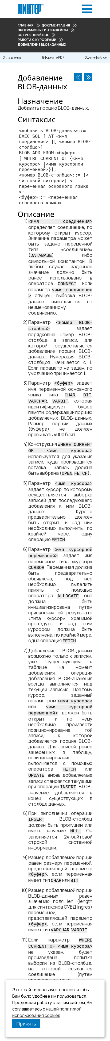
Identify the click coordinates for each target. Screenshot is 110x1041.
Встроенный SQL (33, 35)
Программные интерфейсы (43, 30)
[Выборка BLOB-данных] (88, 77)
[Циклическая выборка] (78, 77)
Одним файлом (96, 57)
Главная (25, 25)
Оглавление (12, 57)
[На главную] (31, 5)
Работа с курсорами (37, 39)
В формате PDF (53, 57)
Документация (55, 25)
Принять (26, 1023)
